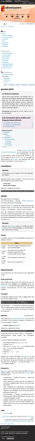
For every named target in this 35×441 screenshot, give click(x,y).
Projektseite (6, 413)
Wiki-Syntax (5, 59)
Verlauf (18, 85)
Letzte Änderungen (7, 35)
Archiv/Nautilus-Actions (18, 318)
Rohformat (7, 80)
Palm (32, 421)
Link (5, 147)
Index (4, 34)
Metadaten (7, 78)
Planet (28, 14)
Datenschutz (12, 433)
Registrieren (31, 3)
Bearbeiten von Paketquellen (12, 125)
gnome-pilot (11, 26)
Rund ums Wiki (6, 68)
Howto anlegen (6, 55)
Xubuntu (12, 226)
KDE (5, 371)
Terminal (9, 141)
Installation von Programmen (12, 123)
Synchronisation (26, 421)
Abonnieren (31, 85)
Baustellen (5, 60)
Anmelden (24, 3)
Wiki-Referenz (6, 57)
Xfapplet (4, 228)
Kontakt (6, 433)
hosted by (3, 1)
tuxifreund (29, 416)
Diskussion (24, 85)
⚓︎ (32, 123)
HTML (6, 82)
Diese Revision (6, 416)
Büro (10, 421)
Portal (6, 14)
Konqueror (9, 145)
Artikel (5, 85)
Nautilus (9, 143)
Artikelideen (5, 62)
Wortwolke (5, 46)
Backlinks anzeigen (7, 74)
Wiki (17, 14)
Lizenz (2, 433)
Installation (7, 132)
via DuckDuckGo (30, 24)
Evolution (15, 159)
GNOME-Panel (18, 157)
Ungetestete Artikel (7, 64)
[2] (19, 325)
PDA (24, 161)
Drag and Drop (11, 139)
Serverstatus (24, 433)
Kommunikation (15, 421)
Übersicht (5, 39)
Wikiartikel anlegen (7, 53)
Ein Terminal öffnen (10, 126)
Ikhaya (22, 14)
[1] (21, 178)
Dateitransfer (7, 138)
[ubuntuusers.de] (11, 9)
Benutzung (5, 43)
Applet (5, 134)
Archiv (5, 26)
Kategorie (5, 44)
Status (8, 136)
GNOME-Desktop (27, 150)
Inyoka (8, 427)
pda (21, 421)
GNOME (6, 421)
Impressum (18, 433)
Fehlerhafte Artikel (7, 66)
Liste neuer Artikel (7, 37)
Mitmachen (17, 18)
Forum (12, 14)
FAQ (3, 41)
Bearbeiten (11, 85)
